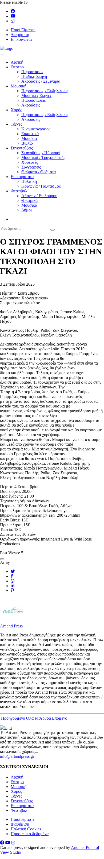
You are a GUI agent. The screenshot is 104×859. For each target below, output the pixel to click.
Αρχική (17, 62)
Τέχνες (16, 124)
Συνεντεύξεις (22, 148)
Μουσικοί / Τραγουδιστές (43, 157)
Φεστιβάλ (19, 191)
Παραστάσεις (32, 71)
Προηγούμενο (12, 718)
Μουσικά (29, 205)
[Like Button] (2, 559)
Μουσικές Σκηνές (36, 95)
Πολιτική (29, 181)
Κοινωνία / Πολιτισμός (41, 186)
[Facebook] (13, 11)
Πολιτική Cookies (26, 829)
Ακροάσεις (30, 105)
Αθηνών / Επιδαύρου (39, 195)
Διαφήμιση (20, 34)
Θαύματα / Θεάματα (38, 172)
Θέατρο (17, 67)
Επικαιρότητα (22, 176)
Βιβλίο (27, 143)
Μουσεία (29, 138)
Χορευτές (29, 162)
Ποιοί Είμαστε (23, 30)
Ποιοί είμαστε (23, 819)
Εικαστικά (30, 133)
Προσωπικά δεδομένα (30, 833)
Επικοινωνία (21, 39)
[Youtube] (13, 16)
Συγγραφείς (31, 167)
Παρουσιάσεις (33, 100)
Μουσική (18, 86)
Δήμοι (26, 210)
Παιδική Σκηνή (34, 76)
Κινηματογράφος (35, 129)
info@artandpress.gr (17, 756)
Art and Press (11, 626)
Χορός (16, 110)
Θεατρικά (29, 200)
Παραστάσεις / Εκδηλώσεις (44, 90)
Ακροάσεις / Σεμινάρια (40, 81)
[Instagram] (12, 21)
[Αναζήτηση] (52, 230)
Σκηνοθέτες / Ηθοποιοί (40, 152)
